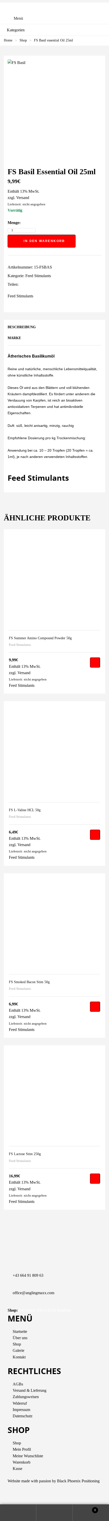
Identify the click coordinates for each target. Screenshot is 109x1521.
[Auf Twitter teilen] (27, 284)
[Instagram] (27, 1496)
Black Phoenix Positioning (78, 1481)
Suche (54, 1513)
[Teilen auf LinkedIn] (32, 284)
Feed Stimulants (38, 276)
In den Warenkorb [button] (95, 662)
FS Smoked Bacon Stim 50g (29, 982)
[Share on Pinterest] (48, 284)
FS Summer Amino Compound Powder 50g (40, 638)
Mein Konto (18, 1513)
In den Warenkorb (44, 241)
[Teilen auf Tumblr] (38, 284)
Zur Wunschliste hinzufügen (80, 241)
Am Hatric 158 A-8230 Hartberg (45, 1310)
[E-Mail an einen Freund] (54, 284)
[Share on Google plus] (43, 284)
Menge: (14, 223)
